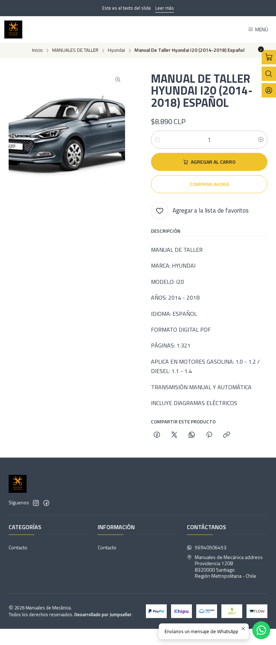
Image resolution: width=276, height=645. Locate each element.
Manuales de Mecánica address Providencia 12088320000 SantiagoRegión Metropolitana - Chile (229, 566)
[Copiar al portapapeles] (227, 435)
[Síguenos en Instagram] (36, 503)
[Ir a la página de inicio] (13, 29)
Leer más (164, 8)
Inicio (37, 50)
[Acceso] (269, 90)
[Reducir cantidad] (157, 139)
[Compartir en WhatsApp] (192, 435)
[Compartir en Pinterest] (209, 435)
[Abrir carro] (269, 57)
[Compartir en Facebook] (157, 435)
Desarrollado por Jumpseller (103, 614)
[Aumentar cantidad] (261, 139)
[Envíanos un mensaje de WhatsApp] (261, 630)
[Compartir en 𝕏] (174, 435)
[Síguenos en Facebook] (46, 503)
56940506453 (210, 547)
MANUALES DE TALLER (75, 50)
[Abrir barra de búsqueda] (269, 74)
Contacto (18, 547)
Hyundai (116, 50)
